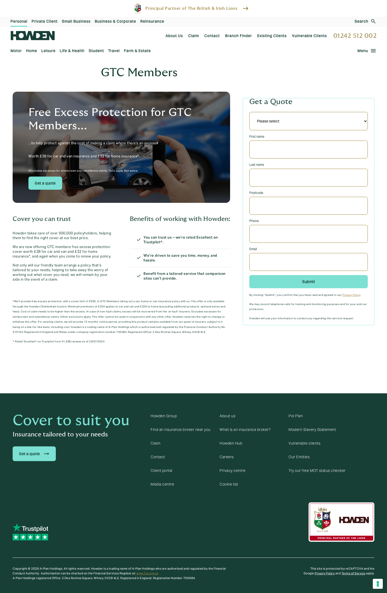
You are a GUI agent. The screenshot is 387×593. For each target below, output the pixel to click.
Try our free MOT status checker (317, 470)
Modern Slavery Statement (312, 429)
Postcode (256, 193)
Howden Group (164, 416)
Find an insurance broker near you (181, 429)
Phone (254, 221)
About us (227, 416)
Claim (156, 443)
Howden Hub (231, 443)
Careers (227, 457)
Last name (256, 165)
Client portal (161, 470)
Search (361, 21)
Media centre (162, 484)
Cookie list (229, 484)
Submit (308, 281)
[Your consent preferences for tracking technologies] (378, 584)
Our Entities (299, 457)
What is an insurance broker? (245, 429)
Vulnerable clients (304, 443)
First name (256, 136)
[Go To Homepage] (33, 35)
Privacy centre (232, 470)
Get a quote (45, 183)
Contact (158, 457)
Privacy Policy (351, 295)
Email (253, 249)
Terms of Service (353, 573)
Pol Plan (296, 416)
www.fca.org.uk (147, 573)
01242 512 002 (355, 36)
